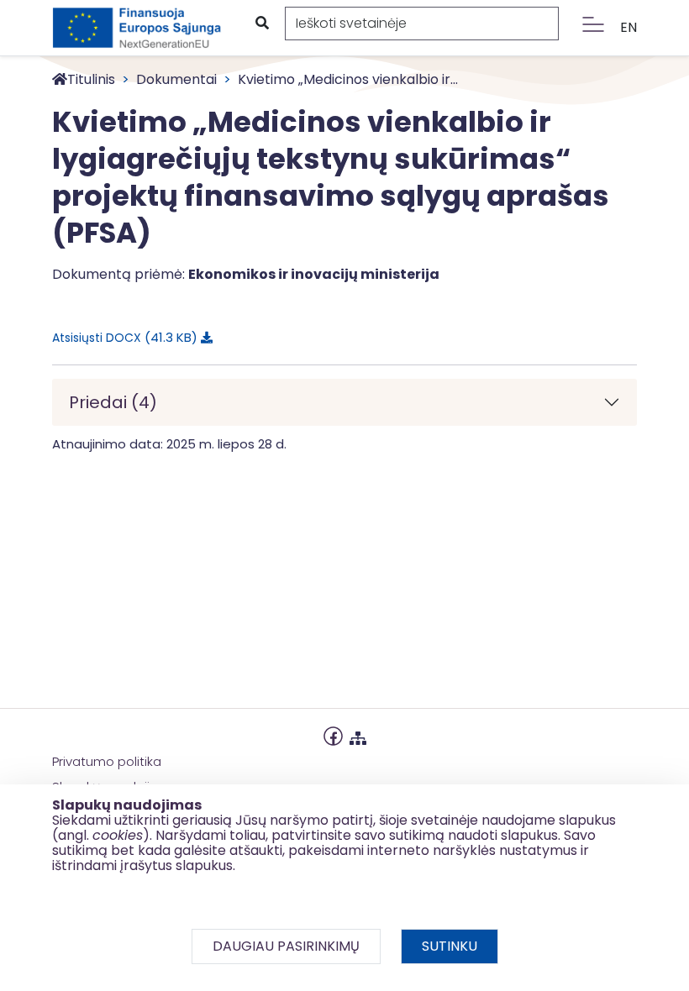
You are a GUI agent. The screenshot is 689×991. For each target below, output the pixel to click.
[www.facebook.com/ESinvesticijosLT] (333, 734)
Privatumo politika (106, 761)
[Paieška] (261, 23)
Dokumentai (176, 79)
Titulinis (91, 79)
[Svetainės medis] (358, 734)
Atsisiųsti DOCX (122, 337)
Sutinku (449, 946)
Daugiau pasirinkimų (286, 946)
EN (628, 27)
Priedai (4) (113, 402)
